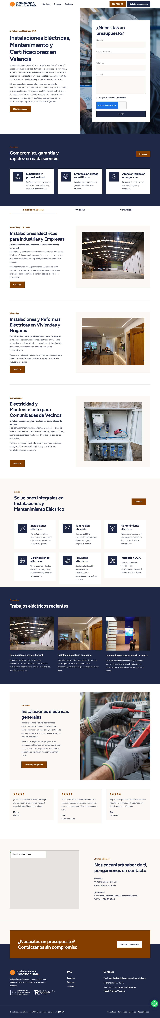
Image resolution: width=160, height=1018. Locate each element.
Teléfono (100, 63)
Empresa (57, 4)
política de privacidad (117, 98)
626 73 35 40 (109, 899)
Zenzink (54, 1012)
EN (63, 1012)
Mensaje (99, 74)
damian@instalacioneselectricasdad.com (118, 896)
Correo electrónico (104, 51)
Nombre (99, 40)
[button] (154, 1003)
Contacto (69, 4)
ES (60, 1012)
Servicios (46, 4)
